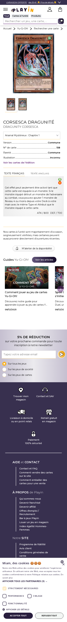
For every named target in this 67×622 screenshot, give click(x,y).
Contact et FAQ (28, 468)
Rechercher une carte (46, 28)
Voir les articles (44, 259)
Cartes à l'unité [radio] (20, 16)
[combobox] (31, 135)
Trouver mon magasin (20, 398)
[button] (11, 104)
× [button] (63, 564)
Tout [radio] (6, 16)
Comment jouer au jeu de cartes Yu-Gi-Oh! (26, 294)
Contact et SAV (45, 396)
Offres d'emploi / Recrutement (29, 512)
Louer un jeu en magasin (33, 522)
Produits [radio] (36, 16)
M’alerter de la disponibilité (37, 248)
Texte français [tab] (14, 173)
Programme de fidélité (32, 544)
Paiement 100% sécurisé (33, 441)
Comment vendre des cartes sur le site (36, 474)
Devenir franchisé (29, 502)
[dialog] (33, 590)
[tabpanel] (33, 196)
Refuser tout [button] (49, 615)
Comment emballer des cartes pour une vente (33, 482)
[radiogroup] (33, 16)
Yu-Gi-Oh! (22, 28)
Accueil (7, 28)
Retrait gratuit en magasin (49, 420)
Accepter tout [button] (18, 615)
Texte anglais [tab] (40, 173)
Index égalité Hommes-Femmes (33, 528)
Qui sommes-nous (30, 498)
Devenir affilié (27, 506)
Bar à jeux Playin (29, 518)
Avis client (25, 548)
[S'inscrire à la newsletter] (61, 354)
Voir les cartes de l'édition (19, 162)
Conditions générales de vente (33, 554)
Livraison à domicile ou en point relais (21, 420)
